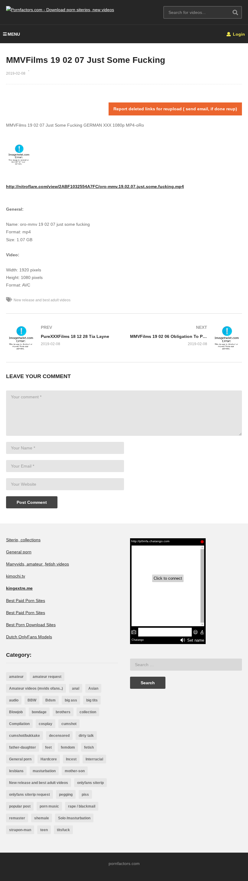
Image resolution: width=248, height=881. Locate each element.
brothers (63, 712)
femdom (68, 747)
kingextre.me (19, 588)
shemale (41, 818)
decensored (59, 736)
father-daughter (22, 747)
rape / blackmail (81, 806)
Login (238, 34)
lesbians (16, 771)
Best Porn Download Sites (31, 624)
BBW (32, 700)
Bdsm (50, 700)
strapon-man (20, 830)
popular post (20, 806)
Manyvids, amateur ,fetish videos (37, 564)
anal (75, 688)
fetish (89, 747)
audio (13, 700)
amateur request (47, 677)
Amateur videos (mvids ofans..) (36, 688)
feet (48, 747)
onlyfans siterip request (29, 794)
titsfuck (63, 830)
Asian (93, 688)
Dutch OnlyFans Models (29, 636)
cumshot (69, 724)
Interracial (94, 759)
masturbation (44, 771)
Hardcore (49, 759)
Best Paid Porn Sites (25, 600)
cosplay (45, 724)
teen (44, 830)
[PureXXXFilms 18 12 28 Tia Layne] (62, 338)
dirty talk (86, 736)
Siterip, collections (23, 539)
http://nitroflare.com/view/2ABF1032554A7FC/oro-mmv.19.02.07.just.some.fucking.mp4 (95, 186)
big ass (71, 700)
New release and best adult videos (42, 300)
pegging (66, 794)
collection (88, 712)
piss (85, 794)
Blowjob (16, 712)
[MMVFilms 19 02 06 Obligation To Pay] (186, 338)
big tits (92, 700)
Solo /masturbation (74, 818)
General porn (18, 551)
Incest (71, 759)
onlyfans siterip (90, 783)
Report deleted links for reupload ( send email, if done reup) (175, 108)
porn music (49, 806)
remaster (17, 818)
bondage (39, 712)
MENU (14, 34)
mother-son (75, 771)
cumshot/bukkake (24, 736)
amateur (16, 677)
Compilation (19, 724)
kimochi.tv (15, 576)
